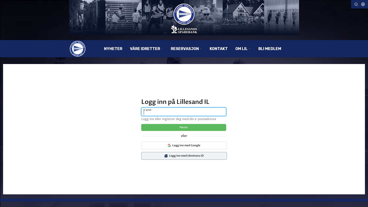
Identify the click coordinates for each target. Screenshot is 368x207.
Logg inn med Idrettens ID (186, 156)
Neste (184, 127)
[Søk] (356, 4)
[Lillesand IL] (184, 17)
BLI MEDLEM (269, 48)
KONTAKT (219, 48)
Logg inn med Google (186, 145)
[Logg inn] (363, 4)
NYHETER (113, 48)
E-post (147, 110)
